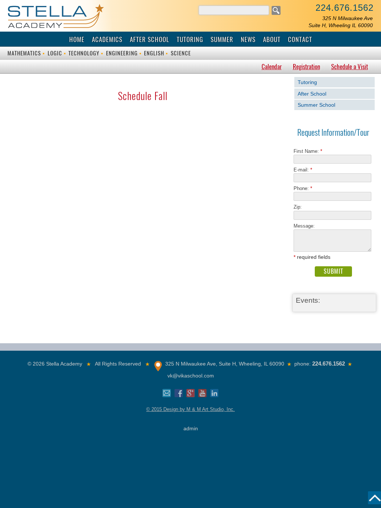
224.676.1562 (345, 8)
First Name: (308, 151)
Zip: (300, 207)
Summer (222, 39)
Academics (107, 39)
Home (76, 39)
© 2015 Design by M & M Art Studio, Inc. (190, 409)
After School (149, 39)
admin (190, 428)
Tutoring (190, 39)
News (248, 39)
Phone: (303, 188)
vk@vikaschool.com (190, 376)
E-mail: (303, 170)
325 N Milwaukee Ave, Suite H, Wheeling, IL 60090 (224, 364)
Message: (304, 226)
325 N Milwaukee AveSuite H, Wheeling (340, 21)
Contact (300, 39)
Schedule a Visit (349, 66)
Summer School (316, 105)
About (272, 39)
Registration (306, 66)
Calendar (272, 66)
